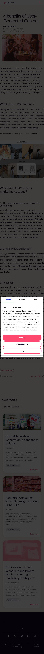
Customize (20, 344)
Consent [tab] (8, 300)
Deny (22, 351)
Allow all (22, 338)
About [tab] (36, 300)
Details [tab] (22, 300)
